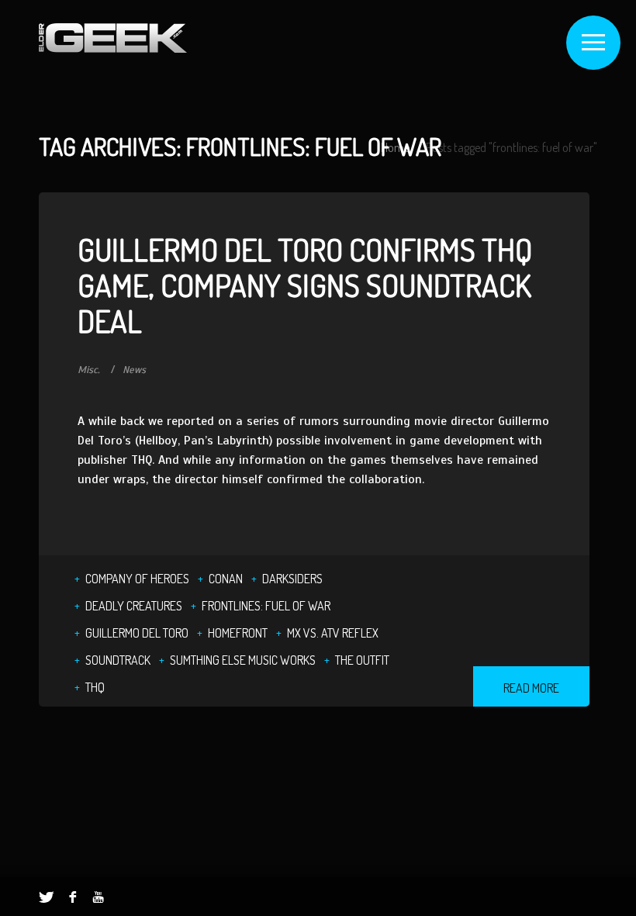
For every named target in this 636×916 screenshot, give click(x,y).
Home (395, 147)
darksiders (292, 578)
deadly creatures (133, 606)
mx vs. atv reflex (332, 633)
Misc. (89, 370)
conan (226, 578)
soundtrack (117, 660)
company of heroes (137, 578)
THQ (95, 687)
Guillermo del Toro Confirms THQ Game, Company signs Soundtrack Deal (305, 285)
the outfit (362, 660)
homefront (238, 633)
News (134, 370)
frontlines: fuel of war (266, 606)
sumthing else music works (243, 660)
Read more (531, 688)
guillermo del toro (136, 633)
